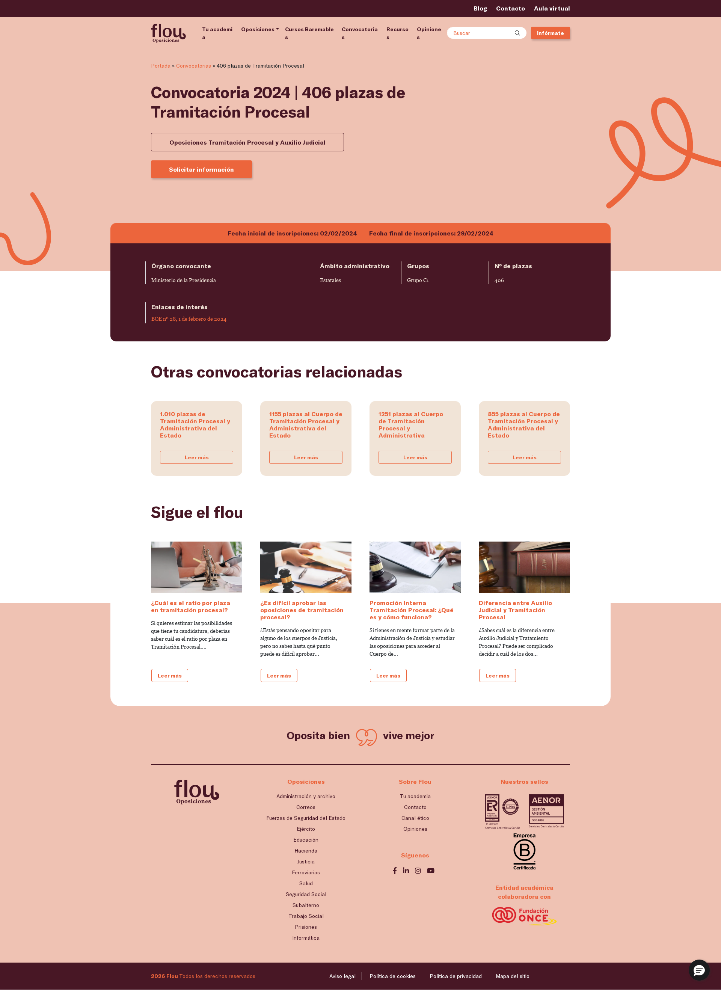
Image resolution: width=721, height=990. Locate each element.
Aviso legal (342, 976)
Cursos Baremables (309, 33)
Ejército (306, 829)
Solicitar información (201, 169)
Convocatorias (360, 33)
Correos (305, 807)
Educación (305, 839)
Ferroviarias (306, 872)
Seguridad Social (306, 894)
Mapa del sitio (512, 976)
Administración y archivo (305, 796)
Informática (306, 937)
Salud (306, 883)
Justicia (306, 861)
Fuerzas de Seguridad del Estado (305, 818)
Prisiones (306, 927)
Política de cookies (393, 976)
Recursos (397, 33)
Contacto (510, 8)
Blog (480, 8)
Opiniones (429, 33)
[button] (699, 970)
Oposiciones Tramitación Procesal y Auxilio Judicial (247, 142)
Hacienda (305, 850)
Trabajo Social (306, 916)
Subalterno (306, 905)
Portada (160, 65)
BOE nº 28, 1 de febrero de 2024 (188, 319)
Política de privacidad (456, 976)
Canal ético (415, 818)
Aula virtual (552, 8)
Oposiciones (258, 29)
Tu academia (217, 33)
